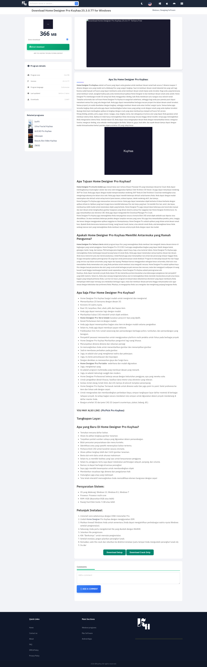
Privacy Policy (34, 656)
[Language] (151, 4)
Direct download (37, 47)
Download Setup (114, 552)
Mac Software (87, 633)
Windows (155, 10)
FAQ (30, 644)
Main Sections (88, 619)
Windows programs (89, 627)
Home (31, 627)
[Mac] (167, 3)
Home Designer (93, 519)
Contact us (33, 633)
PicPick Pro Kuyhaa (113, 410)
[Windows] (160, 3)
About (31, 639)
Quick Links (34, 619)
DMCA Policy (34, 650)
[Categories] (181, 3)
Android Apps (87, 639)
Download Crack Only (140, 552)
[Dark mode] (141, 3)
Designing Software (167, 10)
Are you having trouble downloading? (48, 53)
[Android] (174, 3)
